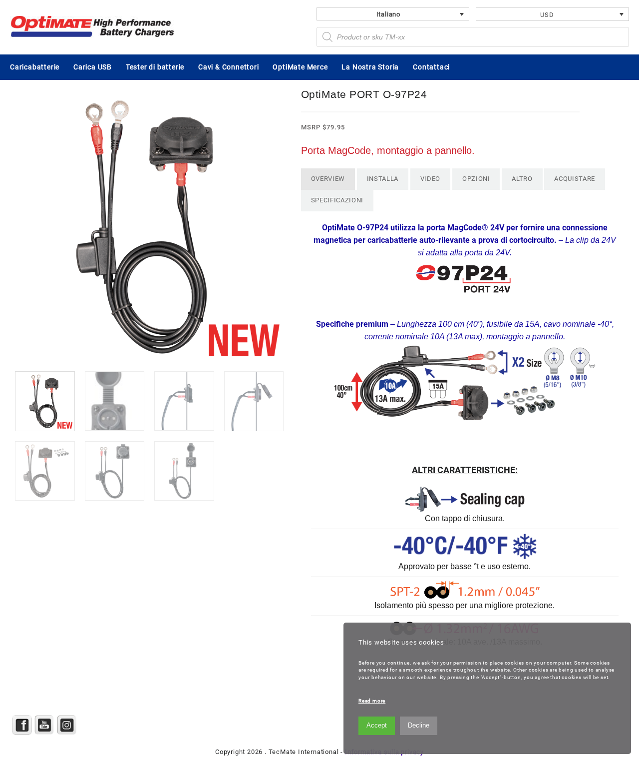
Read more (371, 701)
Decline (418, 725)
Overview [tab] (328, 178)
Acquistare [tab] (574, 178)
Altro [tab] (522, 178)
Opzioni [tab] (476, 178)
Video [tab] (430, 178)
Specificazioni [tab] (337, 200)
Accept (376, 725)
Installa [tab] (382, 178)
